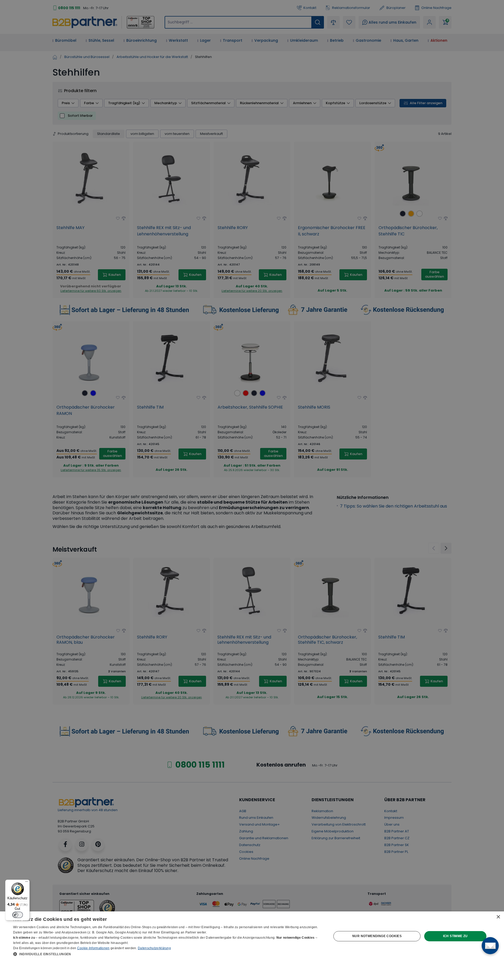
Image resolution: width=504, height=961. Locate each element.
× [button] (498, 917)
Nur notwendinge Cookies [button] (377, 936)
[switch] (17, 915)
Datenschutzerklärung (154, 948)
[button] (167, 954)
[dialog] (252, 936)
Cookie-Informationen (93, 948)
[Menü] (26, 883)
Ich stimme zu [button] (455, 936)
